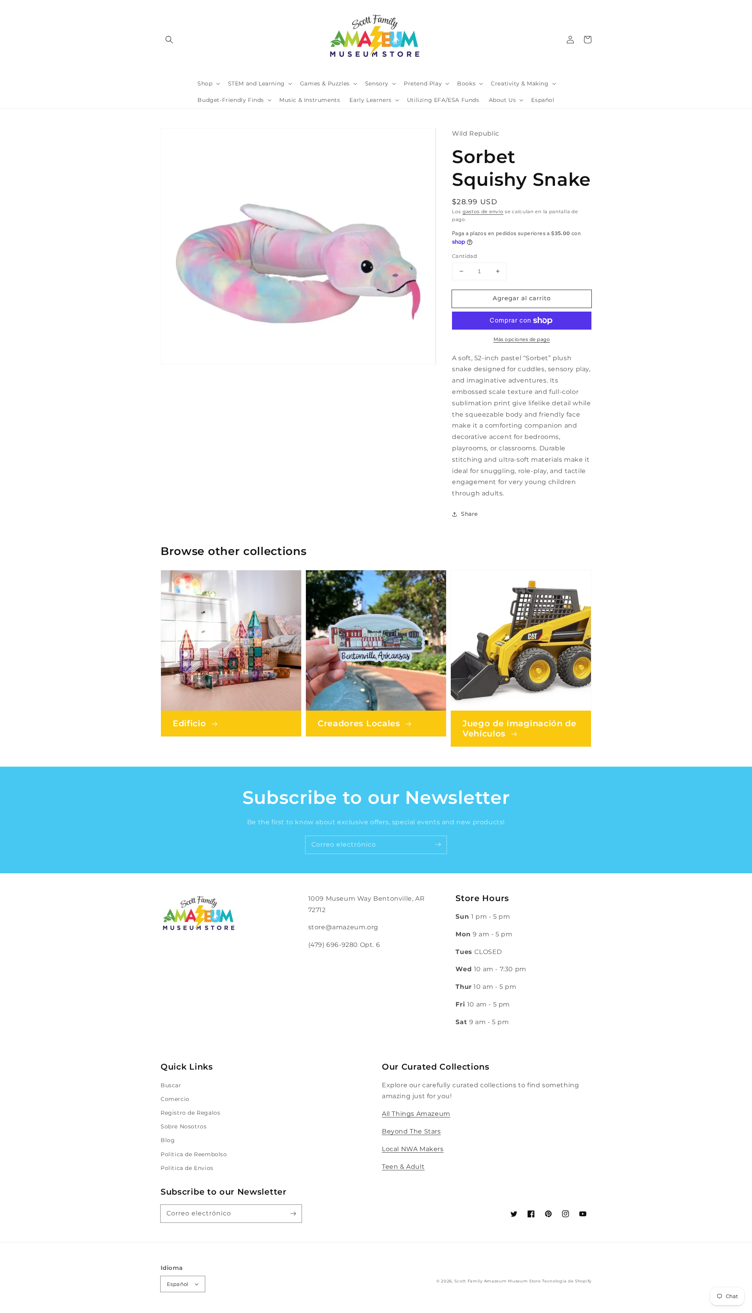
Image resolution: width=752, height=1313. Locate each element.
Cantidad (464, 256)
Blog (168, 1140)
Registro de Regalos (190, 1112)
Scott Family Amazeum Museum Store (497, 1281)
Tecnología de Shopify (566, 1281)
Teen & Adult (403, 1166)
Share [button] (469, 513)
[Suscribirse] (437, 844)
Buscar (171, 1085)
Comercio (175, 1099)
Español (178, 1284)
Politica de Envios (187, 1168)
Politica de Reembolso (194, 1154)
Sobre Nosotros (183, 1126)
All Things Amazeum (416, 1113)
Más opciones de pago (522, 339)
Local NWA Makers (413, 1149)
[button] (169, 39)
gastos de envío (483, 211)
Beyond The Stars (411, 1131)
